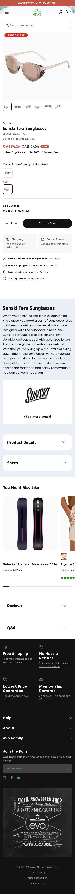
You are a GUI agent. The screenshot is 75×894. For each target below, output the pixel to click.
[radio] (8, 173)
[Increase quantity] (16, 223)
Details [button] (54, 266)
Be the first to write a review (19, 138)
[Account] (61, 12)
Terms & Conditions (37, 878)
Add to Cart (47, 223)
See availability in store (54, 244)
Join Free (53, 259)
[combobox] (37, 25)
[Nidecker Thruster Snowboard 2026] (30, 523)
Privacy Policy (37, 873)
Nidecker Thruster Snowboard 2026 (30, 564)
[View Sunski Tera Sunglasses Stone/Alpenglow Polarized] (7, 107)
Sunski (7, 123)
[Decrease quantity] (6, 223)
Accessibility (37, 884)
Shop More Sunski (37, 416)
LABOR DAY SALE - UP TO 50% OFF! (37, 3)
